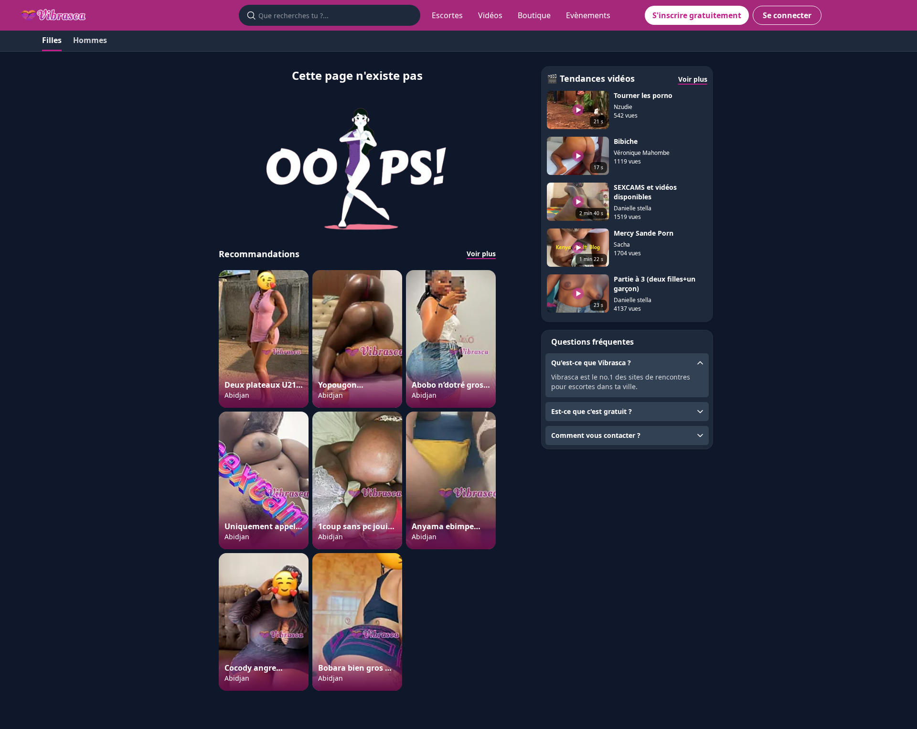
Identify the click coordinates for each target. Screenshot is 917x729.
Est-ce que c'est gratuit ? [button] (591, 411)
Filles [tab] (52, 40)
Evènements (588, 15)
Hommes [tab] (90, 40)
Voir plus (481, 253)
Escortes (447, 15)
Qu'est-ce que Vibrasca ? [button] (591, 362)
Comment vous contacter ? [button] (595, 435)
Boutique (534, 15)
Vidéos (490, 15)
